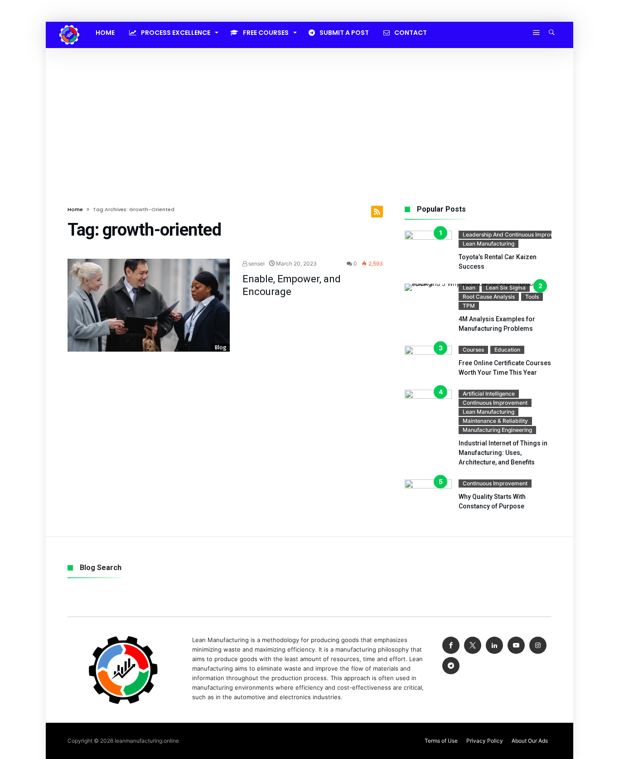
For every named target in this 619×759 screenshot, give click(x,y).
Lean (469, 287)
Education (507, 349)
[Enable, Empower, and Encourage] (149, 305)
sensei (256, 263)
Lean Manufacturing (488, 243)
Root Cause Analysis (489, 296)
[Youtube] (516, 645)
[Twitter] (472, 645)
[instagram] (537, 645)
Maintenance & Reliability (495, 420)
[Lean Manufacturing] (69, 25)
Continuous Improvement (495, 402)
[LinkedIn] (494, 645)
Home (75, 209)
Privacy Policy (484, 740)
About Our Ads (530, 740)
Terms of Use (441, 740)
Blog (221, 347)
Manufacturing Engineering (497, 429)
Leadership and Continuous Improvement (516, 234)
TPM (469, 305)
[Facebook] (450, 645)
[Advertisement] (309, 116)
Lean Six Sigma (506, 287)
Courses (473, 349)
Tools (532, 296)
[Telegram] (450, 666)
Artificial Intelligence (489, 393)
